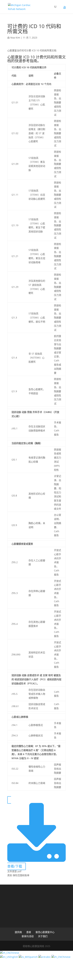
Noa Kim (15, 37)
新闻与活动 (28, 936)
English (14, 956)
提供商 (18, 932)
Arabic (47, 956)
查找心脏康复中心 (44, 932)
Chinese (14, 952)
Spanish (33, 956)
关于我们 (43, 936)
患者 (28, 932)
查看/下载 (14, 866)
